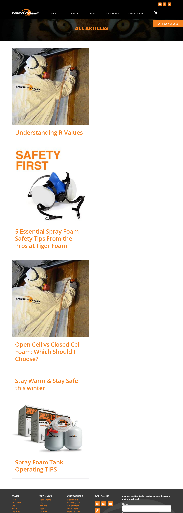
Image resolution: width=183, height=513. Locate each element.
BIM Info (43, 505)
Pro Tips (16, 511)
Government (73, 505)
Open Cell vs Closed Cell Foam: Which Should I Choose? (48, 351)
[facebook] (160, 4)
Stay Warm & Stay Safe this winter (46, 384)
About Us (16, 502)
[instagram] (164, 4)
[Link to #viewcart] (162, 12)
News (14, 508)
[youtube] (169, 4)
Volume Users (73, 502)
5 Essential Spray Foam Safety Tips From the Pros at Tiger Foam (47, 238)
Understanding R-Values (49, 132)
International (73, 508)
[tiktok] (97, 510)
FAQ (41, 502)
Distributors (72, 499)
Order (14, 505)
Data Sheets (45, 499)
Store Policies (73, 511)
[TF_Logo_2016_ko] (25, 10)
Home (15, 499)
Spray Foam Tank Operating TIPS (39, 465)
